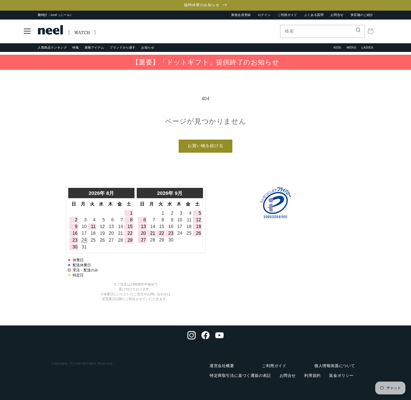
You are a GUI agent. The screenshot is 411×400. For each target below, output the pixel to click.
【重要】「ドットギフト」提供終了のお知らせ (205, 62)
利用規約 (312, 375)
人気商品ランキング (52, 47)
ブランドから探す (123, 47)
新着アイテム (94, 47)
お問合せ (336, 14)
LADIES (367, 47)
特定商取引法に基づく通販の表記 (240, 375)
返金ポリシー (341, 375)
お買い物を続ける (205, 145)
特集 (75, 47)
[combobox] (322, 31)
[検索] (358, 31)
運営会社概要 (222, 365)
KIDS (337, 47)
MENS (351, 47)
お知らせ (147, 47)
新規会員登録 (241, 14)
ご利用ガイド (287, 14)
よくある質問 (314, 14)
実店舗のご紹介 (362, 14)
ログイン (264, 14)
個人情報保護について (334, 365)
